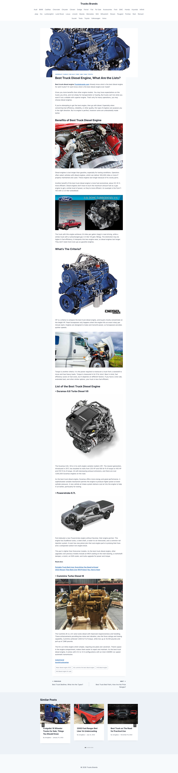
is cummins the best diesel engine (83, 667)
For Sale (98, 9)
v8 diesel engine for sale (63, 671)
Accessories (107, 9)
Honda (127, 9)
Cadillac (48, 9)
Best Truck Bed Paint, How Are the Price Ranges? (111, 684)
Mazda (81, 14)
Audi (35, 9)
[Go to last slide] (43, 725)
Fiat (91, 9)
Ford (115, 9)
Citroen (72, 9)
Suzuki (74, 18)
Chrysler (65, 9)
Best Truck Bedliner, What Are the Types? (67, 683)
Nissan (112, 14)
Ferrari (86, 9)
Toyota (86, 18)
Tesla (81, 18)
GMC (121, 9)
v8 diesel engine (102, 667)
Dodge (79, 9)
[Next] (134, 725)
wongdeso (48, 737)
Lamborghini (49, 14)
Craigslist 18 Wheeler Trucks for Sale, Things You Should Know (53, 731)
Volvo (104, 18)
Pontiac (128, 14)
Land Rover (59, 14)
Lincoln (75, 14)
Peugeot (120, 14)
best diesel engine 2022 (63, 667)
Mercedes (90, 14)
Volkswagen (95, 18)
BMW (41, 9)
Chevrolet (56, 9)
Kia (41, 14)
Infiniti (142, 9)
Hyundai (135, 9)
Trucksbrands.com (81, 84)
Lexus (68, 14)
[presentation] (55, 714)
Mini (97, 14)
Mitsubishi (104, 14)
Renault (141, 14)
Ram (134, 14)
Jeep (36, 14)
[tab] (85, 747)
